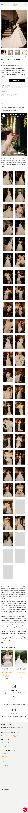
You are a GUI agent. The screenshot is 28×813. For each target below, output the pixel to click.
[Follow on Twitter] (5, 746)
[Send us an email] (7, 746)
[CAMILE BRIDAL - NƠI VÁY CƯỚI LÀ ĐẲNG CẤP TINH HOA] (14, 4)
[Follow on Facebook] (2, 746)
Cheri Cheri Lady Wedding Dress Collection (13, 56)
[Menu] (2, 4)
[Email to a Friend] (10, 95)
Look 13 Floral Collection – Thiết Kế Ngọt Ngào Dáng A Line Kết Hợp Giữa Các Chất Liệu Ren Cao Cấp (7, 673)
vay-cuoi (5, 91)
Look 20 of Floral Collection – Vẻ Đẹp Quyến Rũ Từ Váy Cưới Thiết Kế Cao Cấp (21, 672)
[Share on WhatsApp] (2, 95)
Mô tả (2, 103)
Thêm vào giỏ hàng (16, 80)
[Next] (24, 29)
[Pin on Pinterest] (13, 95)
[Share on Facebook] (5, 95)
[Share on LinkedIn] (16, 95)
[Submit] (25, 4)
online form (10, 85)
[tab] (2, 103)
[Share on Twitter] (8, 95)
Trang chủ (3, 56)
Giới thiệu (4, 756)
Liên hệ (4, 762)
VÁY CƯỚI (9, 56)
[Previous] (3, 29)
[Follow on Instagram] (3, 746)
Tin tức (4, 759)
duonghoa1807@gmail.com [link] (13, 736)
